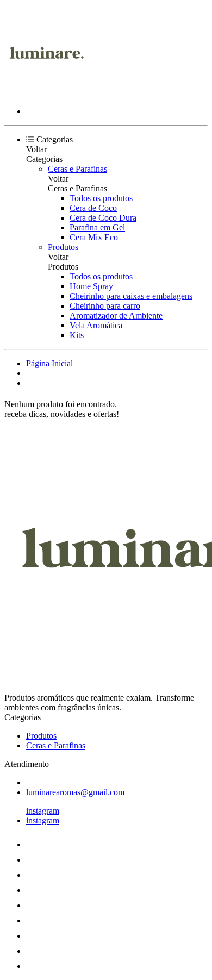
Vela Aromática (96, 325)
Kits (77, 335)
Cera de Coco (93, 208)
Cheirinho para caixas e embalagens (131, 296)
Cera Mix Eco (94, 237)
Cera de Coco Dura (103, 217)
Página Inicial (49, 363)
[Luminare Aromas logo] (45, 92)
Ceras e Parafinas (77, 168)
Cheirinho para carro (105, 305)
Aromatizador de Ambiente (116, 315)
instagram (42, 810)
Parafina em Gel (97, 227)
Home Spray (91, 286)
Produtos (63, 247)
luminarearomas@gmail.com (75, 792)
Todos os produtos (101, 198)
